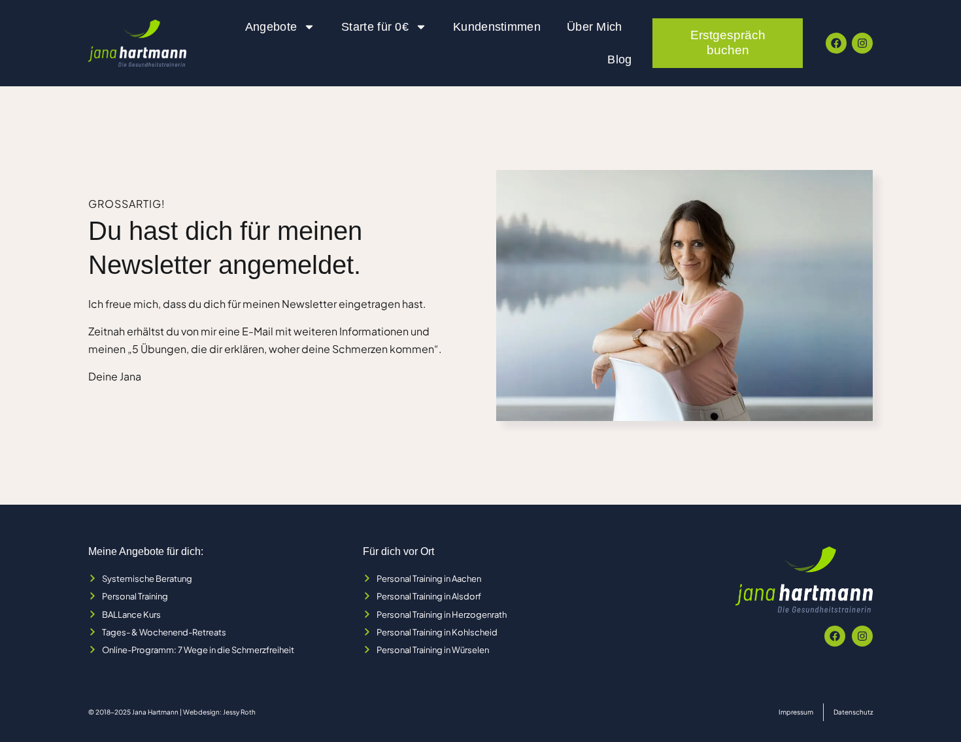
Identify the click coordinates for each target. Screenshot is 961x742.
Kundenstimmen (497, 26)
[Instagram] (862, 43)
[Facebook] (836, 43)
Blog (619, 59)
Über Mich (594, 26)
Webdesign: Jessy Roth (219, 712)
